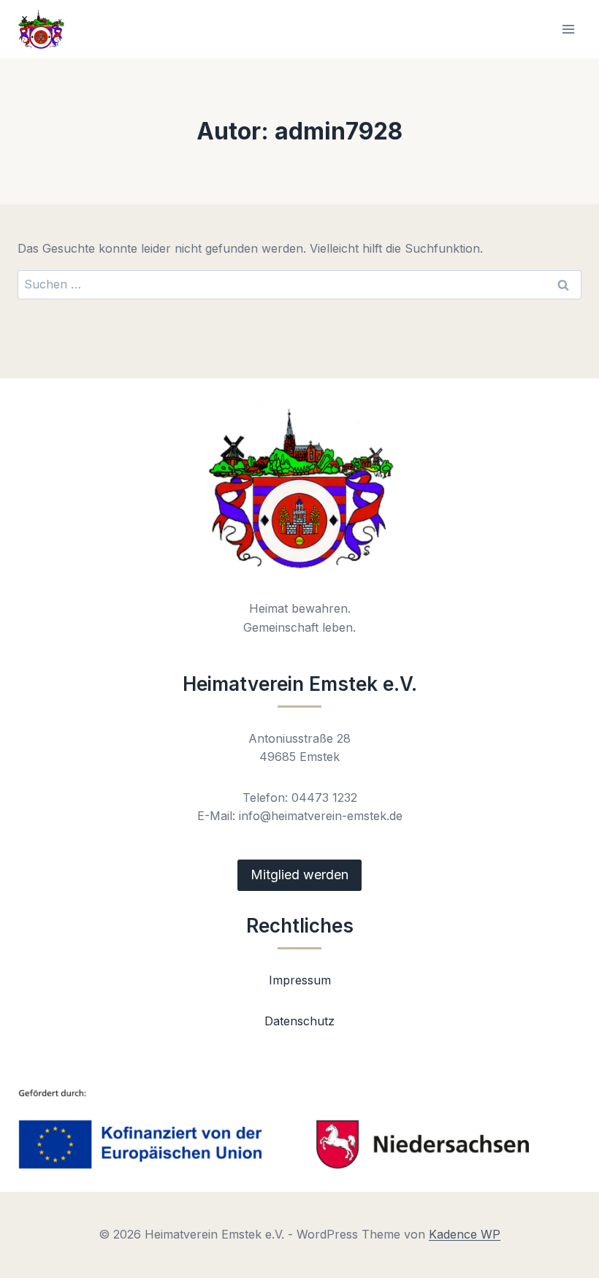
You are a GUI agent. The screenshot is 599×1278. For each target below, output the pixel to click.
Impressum (300, 980)
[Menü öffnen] (567, 29)
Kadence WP (464, 1234)
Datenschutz (299, 1021)
